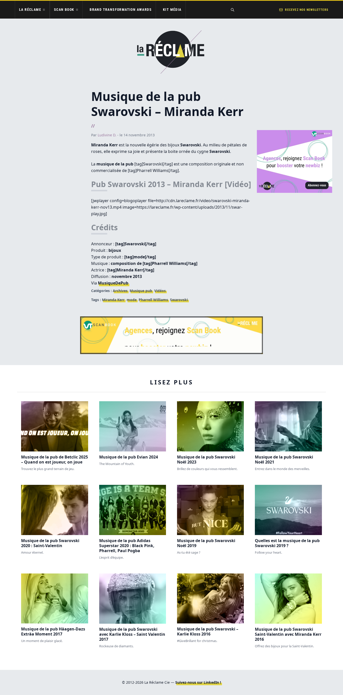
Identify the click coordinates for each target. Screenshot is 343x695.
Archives (120, 290)
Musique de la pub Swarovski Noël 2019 (206, 543)
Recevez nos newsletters (306, 10)
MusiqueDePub (113, 283)
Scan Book (64, 10)
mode (132, 299)
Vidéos (160, 290)
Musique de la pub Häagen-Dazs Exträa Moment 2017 (53, 631)
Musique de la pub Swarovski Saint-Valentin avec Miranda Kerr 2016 (288, 634)
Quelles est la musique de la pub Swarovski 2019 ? (287, 543)
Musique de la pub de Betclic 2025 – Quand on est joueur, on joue (54, 459)
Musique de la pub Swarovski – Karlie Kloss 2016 (207, 631)
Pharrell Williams (153, 299)
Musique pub (141, 290)
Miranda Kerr (113, 299)
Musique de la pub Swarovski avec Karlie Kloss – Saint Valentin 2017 (132, 634)
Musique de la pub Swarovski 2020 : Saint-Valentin (50, 543)
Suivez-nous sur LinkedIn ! (198, 682)
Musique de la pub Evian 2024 (128, 457)
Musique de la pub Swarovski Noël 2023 (206, 459)
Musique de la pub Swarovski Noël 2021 (284, 459)
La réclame (30, 10)
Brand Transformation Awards (121, 10)
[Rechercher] (232, 10)
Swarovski (179, 299)
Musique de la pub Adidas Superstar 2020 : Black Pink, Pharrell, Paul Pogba (126, 545)
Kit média (172, 10)
